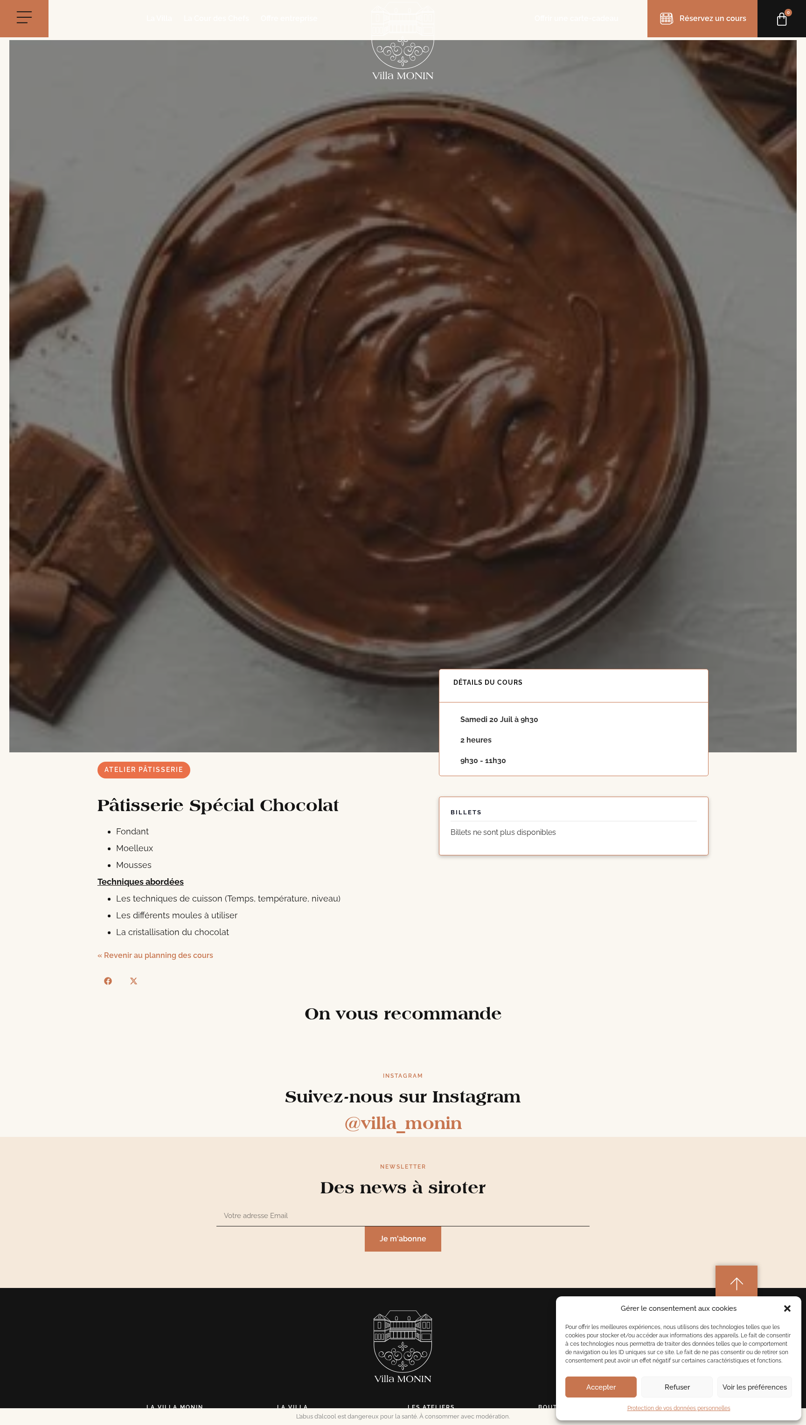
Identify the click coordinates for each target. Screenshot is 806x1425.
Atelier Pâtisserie (143, 769)
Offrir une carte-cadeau (576, 18)
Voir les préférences (755, 1387)
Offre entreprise (289, 18)
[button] (787, 1308)
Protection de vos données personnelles (678, 1408)
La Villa (159, 18)
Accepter (601, 1387)
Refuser (677, 1387)
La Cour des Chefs (216, 18)
